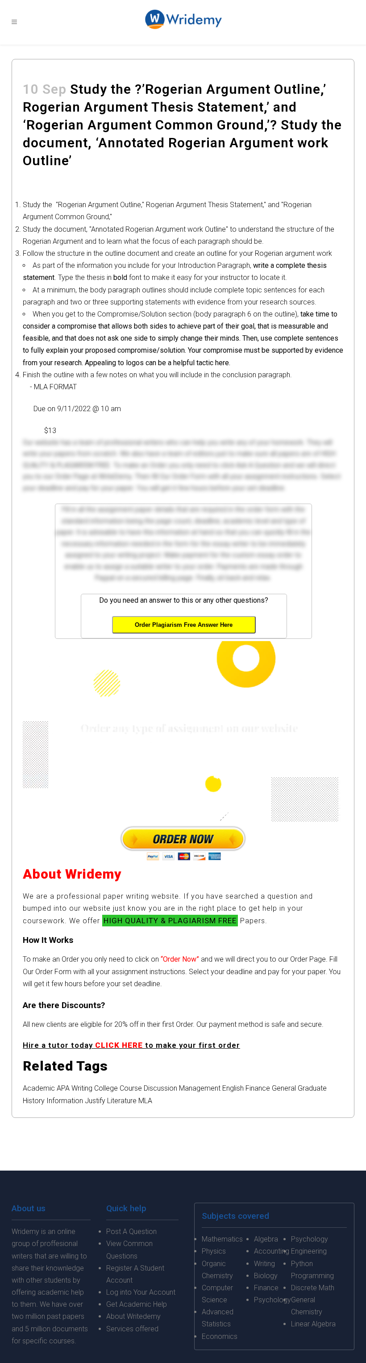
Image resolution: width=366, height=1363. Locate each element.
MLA (145, 1100)
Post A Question (131, 1231)
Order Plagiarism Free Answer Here (184, 624)
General (284, 1088)
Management (199, 1088)
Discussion (160, 1088)
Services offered (132, 1329)
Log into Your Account (140, 1292)
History (34, 1100)
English (233, 1088)
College (106, 1088)
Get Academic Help (136, 1304)
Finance (257, 1088)
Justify (95, 1100)
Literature (122, 1100)
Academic (39, 1088)
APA (63, 1088)
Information (64, 1100)
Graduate (312, 1088)
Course (131, 1088)
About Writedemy (133, 1316)
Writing (81, 1088)
